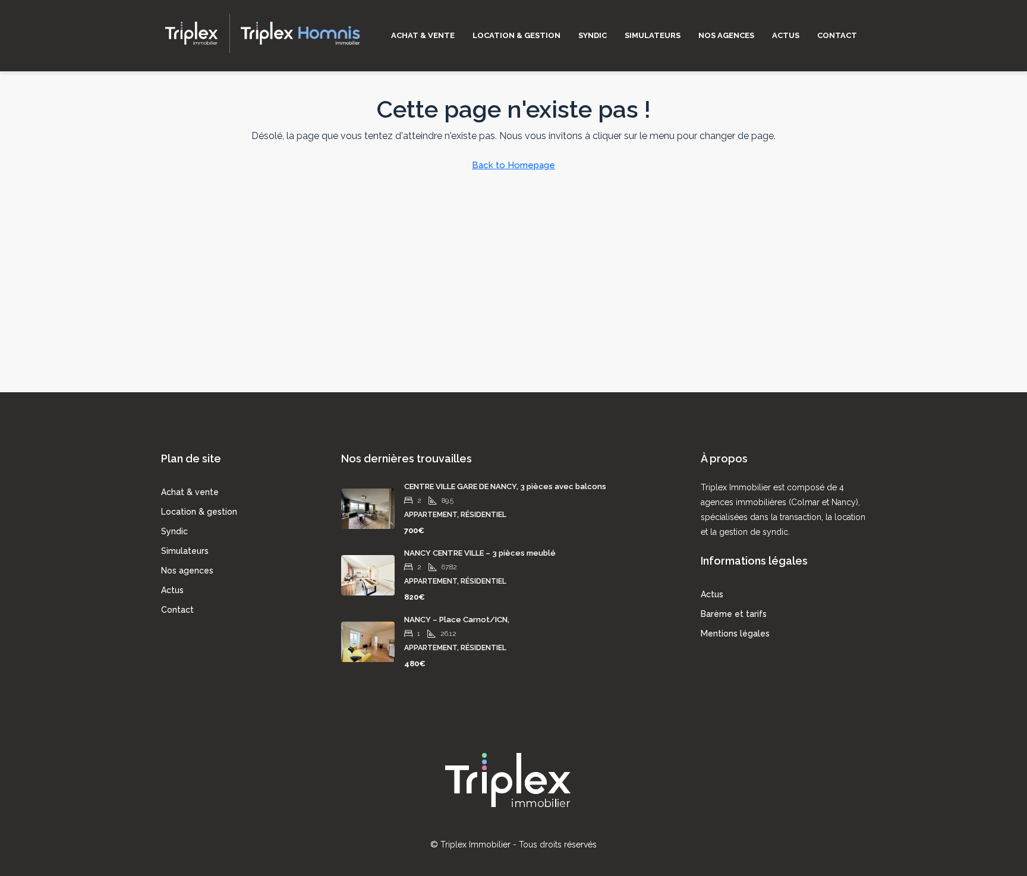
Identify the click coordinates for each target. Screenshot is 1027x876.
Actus (785, 35)
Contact (837, 35)
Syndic (592, 35)
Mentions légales (735, 633)
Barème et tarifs (734, 614)
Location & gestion (516, 35)
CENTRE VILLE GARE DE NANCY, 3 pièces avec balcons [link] (505, 486)
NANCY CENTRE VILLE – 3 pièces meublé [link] (480, 553)
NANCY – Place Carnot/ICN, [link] (456, 619)
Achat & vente (423, 35)
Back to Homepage (513, 165)
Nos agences (726, 35)
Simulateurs (653, 35)
